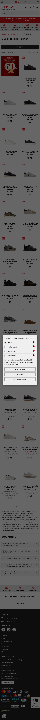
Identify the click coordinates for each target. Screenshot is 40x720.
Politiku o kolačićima (26, 362)
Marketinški (12, 356)
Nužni (10, 343)
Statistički (11, 351)
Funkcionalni (12, 347)
